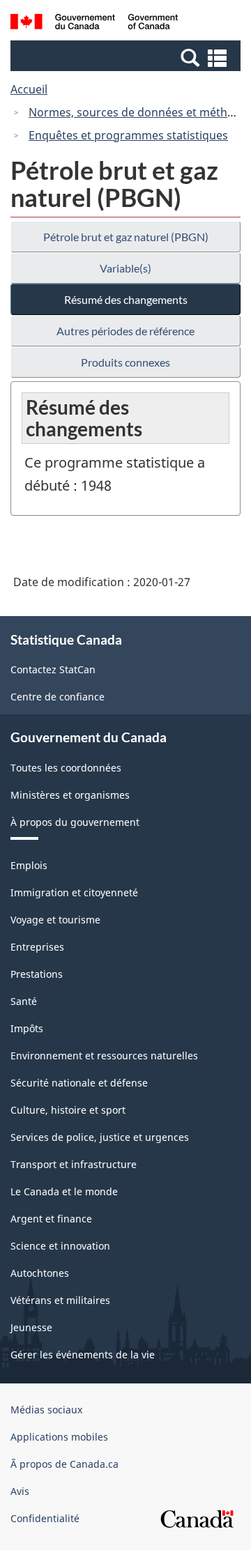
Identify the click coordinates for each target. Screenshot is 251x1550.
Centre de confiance (57, 696)
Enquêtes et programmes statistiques (128, 135)
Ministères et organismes (70, 794)
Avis (19, 1491)
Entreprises (37, 946)
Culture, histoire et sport (68, 1110)
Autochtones (39, 1273)
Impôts (26, 1028)
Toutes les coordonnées (65, 767)
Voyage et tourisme (55, 919)
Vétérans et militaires (60, 1300)
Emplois (28, 865)
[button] (127, 57)
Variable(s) (125, 268)
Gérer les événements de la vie (82, 1354)
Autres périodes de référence (125, 330)
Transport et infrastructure (73, 1164)
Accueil (28, 89)
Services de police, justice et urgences (99, 1137)
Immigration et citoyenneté (74, 892)
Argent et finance (51, 1218)
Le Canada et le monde (64, 1191)
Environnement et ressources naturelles (104, 1055)
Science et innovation (60, 1245)
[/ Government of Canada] (94, 23)
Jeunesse (31, 1327)
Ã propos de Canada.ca (64, 1464)
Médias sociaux (46, 1409)
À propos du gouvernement (74, 822)
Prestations (36, 974)
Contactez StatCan (53, 669)
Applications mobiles (59, 1436)
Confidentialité (44, 1518)
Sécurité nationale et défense (79, 1082)
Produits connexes (125, 362)
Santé (23, 1001)
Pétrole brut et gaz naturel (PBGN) (125, 236)
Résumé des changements (126, 299)
